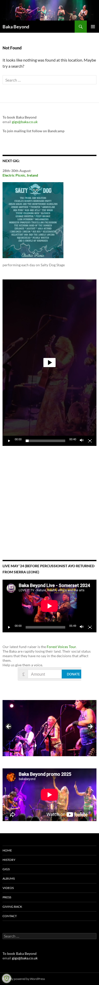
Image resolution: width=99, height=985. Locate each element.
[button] (49, 362)
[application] (49, 362)
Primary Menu (93, 27)
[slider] (45, 441)
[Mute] (81, 440)
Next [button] (90, 727)
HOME (7, 850)
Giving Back (12, 906)
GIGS (6, 869)
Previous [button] (9, 727)
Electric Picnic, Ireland (20, 175)
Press (7, 897)
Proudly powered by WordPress (24, 979)
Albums (9, 878)
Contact (10, 916)
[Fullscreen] (89, 440)
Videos (8, 888)
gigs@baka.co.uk (25, 122)
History (9, 860)
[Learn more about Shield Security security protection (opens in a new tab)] (7, 978)
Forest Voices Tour (61, 647)
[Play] (9, 440)
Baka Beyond (16, 26)
